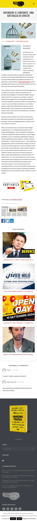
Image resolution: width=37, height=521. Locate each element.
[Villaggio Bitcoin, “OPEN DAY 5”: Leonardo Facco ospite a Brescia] (19, 308)
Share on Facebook (3, 221)
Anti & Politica (19, 41)
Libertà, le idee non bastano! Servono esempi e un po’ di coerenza (19, 354)
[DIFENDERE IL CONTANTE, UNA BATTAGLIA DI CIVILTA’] (18, 30)
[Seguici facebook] (3, 509)
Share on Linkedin (12, 221)
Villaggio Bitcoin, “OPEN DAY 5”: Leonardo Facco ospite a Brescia (19, 323)
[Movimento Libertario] (18, 4)
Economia (25, 41)
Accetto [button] (13, 518)
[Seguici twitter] (16, 509)
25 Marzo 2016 (10, 41)
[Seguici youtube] (20, 509)
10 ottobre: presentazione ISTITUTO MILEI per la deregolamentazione (19, 291)
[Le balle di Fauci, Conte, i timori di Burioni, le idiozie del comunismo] (19, 245)
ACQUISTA (18, 439)
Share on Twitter (7, 221)
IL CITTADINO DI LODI (15, 199)
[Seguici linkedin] (7, 509)
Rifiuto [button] (19, 518)
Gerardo (6, 475)
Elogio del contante (24, 82)
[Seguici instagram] (11, 509)
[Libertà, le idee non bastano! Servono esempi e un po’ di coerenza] (19, 339)
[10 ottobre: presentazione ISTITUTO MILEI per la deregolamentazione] (19, 276)
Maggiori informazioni (29, 518)
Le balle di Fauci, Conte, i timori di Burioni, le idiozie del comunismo (19, 259)
